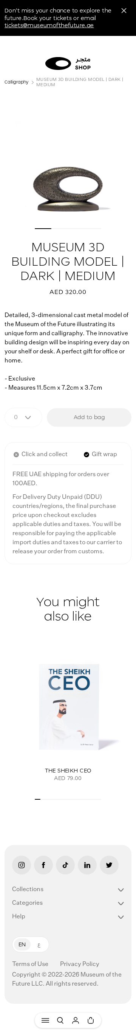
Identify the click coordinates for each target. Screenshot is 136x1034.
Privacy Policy (79, 964)
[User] (75, 1020)
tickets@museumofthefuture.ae (49, 25)
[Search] (60, 1020)
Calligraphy (17, 81)
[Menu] (45, 1020)
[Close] (123, 10)
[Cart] (90, 1020)
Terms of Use (30, 964)
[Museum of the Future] (68, 63)
